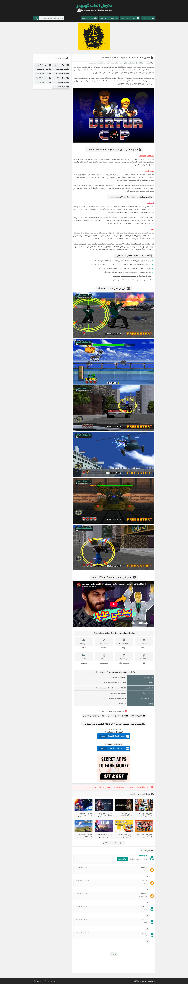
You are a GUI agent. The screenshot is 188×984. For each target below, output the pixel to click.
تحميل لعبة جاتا (62, 86)
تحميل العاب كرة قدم (60, 78)
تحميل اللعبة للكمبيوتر (113, 736)
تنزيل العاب (110, 729)
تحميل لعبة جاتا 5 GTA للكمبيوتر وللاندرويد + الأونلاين (144, 815)
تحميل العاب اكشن (129, 63)
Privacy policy (50, 981)
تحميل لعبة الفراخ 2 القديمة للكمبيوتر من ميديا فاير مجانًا (84, 815)
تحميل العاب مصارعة (42, 82)
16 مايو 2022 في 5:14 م (81, 906)
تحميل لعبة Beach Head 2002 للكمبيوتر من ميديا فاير (84, 836)
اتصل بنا (121, 859)
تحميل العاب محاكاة (61, 82)
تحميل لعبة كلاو (136, 716)
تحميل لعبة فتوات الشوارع (117, 716)
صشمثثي (144, 880)
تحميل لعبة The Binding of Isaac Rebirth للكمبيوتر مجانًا (124, 815)
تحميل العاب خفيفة (116, 63)
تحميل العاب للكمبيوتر (103, 63)
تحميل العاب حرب (61, 69)
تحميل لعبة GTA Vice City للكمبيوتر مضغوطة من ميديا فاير (144, 836)
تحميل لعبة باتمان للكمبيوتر (92, 716)
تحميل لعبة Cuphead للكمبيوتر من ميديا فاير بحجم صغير (124, 836)
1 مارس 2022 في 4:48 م (81, 867)
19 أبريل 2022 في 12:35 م (81, 893)
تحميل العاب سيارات (42, 73)
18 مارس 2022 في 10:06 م (82, 880)
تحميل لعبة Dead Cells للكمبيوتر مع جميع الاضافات (104, 836)
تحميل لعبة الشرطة (148, 67)
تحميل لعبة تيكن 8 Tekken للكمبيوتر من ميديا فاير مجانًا (104, 815)
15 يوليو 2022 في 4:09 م (81, 919)
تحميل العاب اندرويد (42, 65)
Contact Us (38, 981)
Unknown (144, 867)
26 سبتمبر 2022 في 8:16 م (82, 933)
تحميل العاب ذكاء (61, 73)
